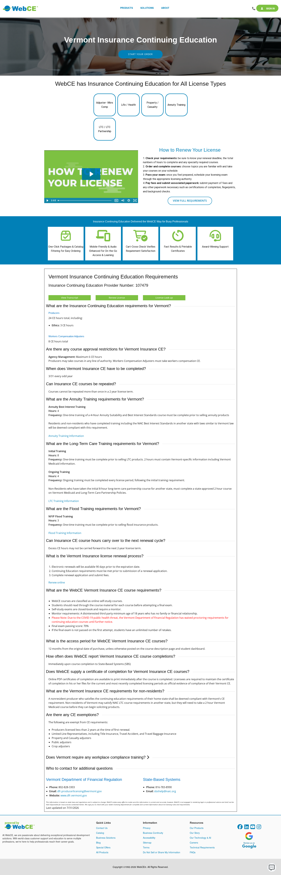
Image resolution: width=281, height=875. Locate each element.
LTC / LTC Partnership (104, 129)
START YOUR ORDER (140, 54)
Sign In (270, 8)
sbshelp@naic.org (165, 791)
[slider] (85, 200)
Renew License (117, 297)
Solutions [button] (147, 7)
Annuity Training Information (66, 436)
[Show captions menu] (116, 200)
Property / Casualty (153, 104)
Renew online (56, 582)
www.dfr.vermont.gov (73, 795)
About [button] (165, 7)
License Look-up (164, 297)
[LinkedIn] (246, 827)
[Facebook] (240, 827)
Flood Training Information (64, 533)
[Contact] (253, 8)
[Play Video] (47, 200)
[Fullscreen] (135, 200)
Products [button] (126, 7)
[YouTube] (252, 827)
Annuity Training (176, 104)
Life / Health (128, 104)
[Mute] (123, 200)
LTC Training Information (63, 501)
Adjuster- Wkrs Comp (104, 104)
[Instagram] (259, 827)
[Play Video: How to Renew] (91, 174)
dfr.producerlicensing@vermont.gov (79, 791)
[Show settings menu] (129, 200)
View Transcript (69, 297)
